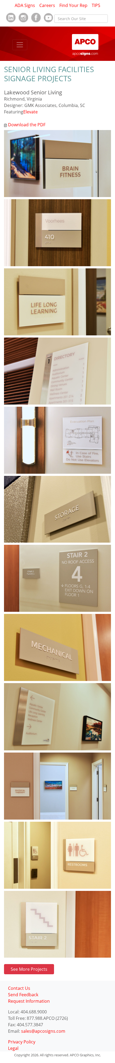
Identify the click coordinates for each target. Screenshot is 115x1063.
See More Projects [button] (29, 969)
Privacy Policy (21, 1042)
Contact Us (19, 988)
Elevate (30, 112)
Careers (47, 5)
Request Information (29, 1001)
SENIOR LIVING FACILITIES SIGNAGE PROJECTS (49, 73)
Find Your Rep (73, 5)
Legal (13, 1048)
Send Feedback (23, 995)
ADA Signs (25, 5)
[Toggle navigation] (19, 44)
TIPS (96, 5)
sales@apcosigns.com (43, 1031)
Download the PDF (26, 125)
